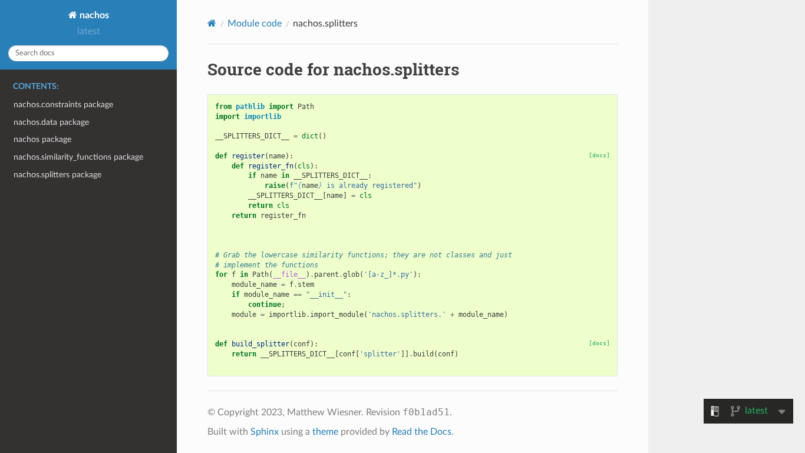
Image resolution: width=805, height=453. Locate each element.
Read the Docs (421, 432)
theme (325, 432)
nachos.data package (51, 122)
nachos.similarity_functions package (78, 157)
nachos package (42, 139)
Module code (254, 23)
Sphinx (264, 432)
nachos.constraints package (63, 104)
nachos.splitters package (57, 174)
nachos (93, 15)
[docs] (599, 155)
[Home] (211, 23)
